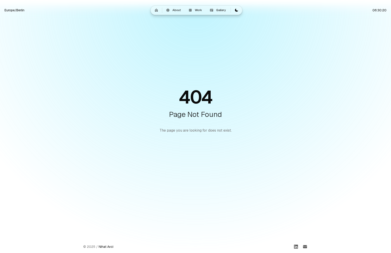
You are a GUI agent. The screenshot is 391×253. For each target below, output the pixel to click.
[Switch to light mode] (236, 10)
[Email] (305, 246)
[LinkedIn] (296, 246)
